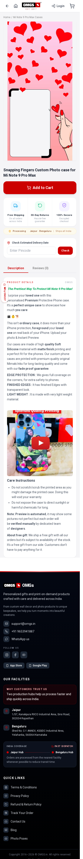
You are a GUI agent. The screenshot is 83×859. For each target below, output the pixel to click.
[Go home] (16, 6)
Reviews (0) (41, 268)
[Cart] (72, 6)
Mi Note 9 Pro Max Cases (28, 17)
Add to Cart (43, 187)
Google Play (40, 665)
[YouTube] (23, 654)
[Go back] (7, 6)
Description (16, 268)
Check (65, 250)
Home (6, 17)
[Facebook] (15, 654)
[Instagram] (6, 654)
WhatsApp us (20, 639)
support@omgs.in (23, 623)
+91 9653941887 (22, 631)
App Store (16, 665)
